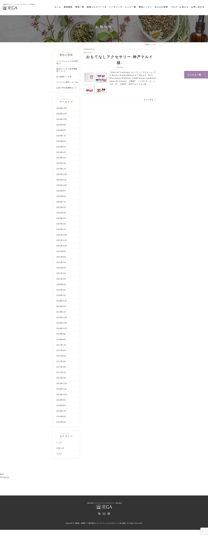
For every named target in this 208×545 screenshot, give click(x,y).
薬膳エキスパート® (96, 7)
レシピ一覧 (130, 7)
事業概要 (68, 7)
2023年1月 (61, 169)
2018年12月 (61, 317)
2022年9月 (61, 191)
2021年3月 (61, 279)
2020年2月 (61, 295)
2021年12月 (61, 235)
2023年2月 (61, 163)
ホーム (57, 7)
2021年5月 (61, 273)
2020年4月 (61, 290)
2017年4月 (61, 361)
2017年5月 (61, 356)
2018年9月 (61, 334)
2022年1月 (61, 229)
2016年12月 (61, 383)
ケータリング (115, 7)
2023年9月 (61, 125)
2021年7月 (61, 262)
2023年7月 (61, 136)
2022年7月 (61, 202)
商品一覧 (79, 7)
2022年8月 (61, 196)
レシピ (59, 442)
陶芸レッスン (145, 7)
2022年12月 (61, 174)
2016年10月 (61, 394)
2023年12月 (61, 108)
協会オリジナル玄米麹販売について (66, 70)
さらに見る (148, 99)
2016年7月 (61, 411)
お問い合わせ (197, 7)
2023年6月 (61, 141)
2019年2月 (61, 306)
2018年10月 (61, 328)
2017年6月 (61, 350)
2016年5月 (61, 422)
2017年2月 (61, 372)
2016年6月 (61, 416)
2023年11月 (61, 114)
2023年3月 (61, 158)
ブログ (59, 454)
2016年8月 (61, 405)
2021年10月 (61, 246)
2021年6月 (61, 268)
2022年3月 (61, 218)
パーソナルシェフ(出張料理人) (67, 62)
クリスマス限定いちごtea (67, 82)
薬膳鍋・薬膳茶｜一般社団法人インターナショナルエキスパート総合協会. (101, 523)
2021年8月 (61, 257)
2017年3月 (61, 367)
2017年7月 (61, 345)
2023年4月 (61, 152)
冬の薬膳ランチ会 (64, 77)
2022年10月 (61, 185)
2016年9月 (61, 400)
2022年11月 (61, 180)
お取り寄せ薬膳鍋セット (66, 88)
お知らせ (60, 448)
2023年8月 (61, 130)
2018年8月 (61, 339)
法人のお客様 (161, 7)
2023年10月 (61, 119)
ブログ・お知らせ (179, 7)
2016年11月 (61, 389)
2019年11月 (61, 301)
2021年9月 (61, 251)
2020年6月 (61, 284)
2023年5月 (61, 147)
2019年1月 (61, 312)
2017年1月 (61, 378)
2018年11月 (61, 323)
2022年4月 (61, 213)
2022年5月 (61, 207)
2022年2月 (61, 224)
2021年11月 (61, 240)
